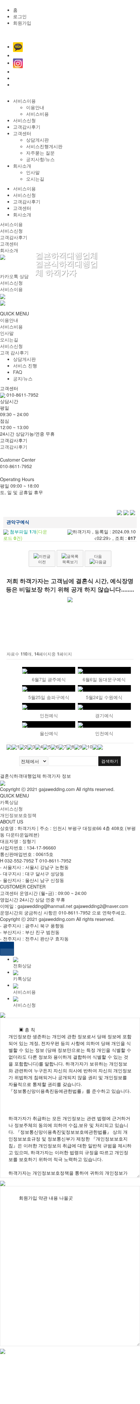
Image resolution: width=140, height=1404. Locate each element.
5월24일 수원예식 (104, 697)
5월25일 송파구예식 (48, 697)
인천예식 (49, 715)
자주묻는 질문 (40, 152)
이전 (42, 561)
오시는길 (35, 178)
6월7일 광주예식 (49, 679)
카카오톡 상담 (14, 276)
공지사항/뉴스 (40, 159)
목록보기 (70, 561)
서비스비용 (37, 113)
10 (89, 746)
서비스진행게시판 (44, 146)
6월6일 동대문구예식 (104, 679)
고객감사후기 (26, 126)
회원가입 (22, 22)
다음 (98, 556)
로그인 (20, 16)
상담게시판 (37, 139)
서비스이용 (24, 100)
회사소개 (22, 165)
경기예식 (104, 715)
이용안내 (35, 107)
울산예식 (49, 733)
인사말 (33, 172)
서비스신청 (24, 120)
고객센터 (22, 133)
